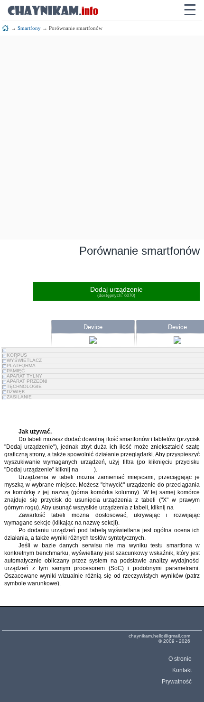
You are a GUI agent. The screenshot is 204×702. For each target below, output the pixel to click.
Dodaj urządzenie (116, 292)
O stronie (179, 659)
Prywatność (176, 681)
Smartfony (29, 28)
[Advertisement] (102, 138)
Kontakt (181, 670)
